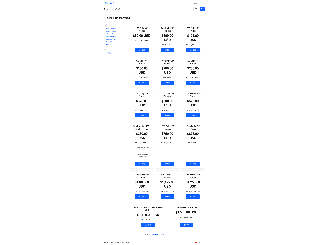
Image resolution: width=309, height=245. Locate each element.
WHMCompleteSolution (158, 234)
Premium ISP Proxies (111, 31)
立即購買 (142, 50)
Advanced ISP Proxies (112, 34)
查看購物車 (109, 53)
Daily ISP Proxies (110, 42)
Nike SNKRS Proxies (111, 36)
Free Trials (109, 44)
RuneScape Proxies (111, 39)
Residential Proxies (111, 28)
